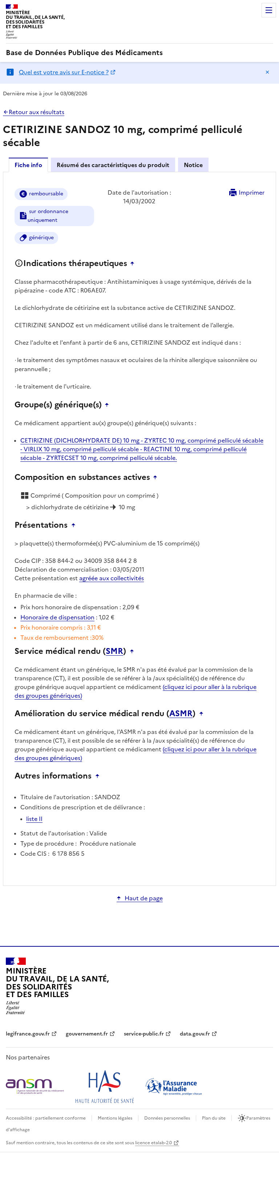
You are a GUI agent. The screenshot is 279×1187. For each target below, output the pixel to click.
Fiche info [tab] (28, 165)
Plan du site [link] (214, 1118)
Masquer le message (267, 72)
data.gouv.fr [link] (195, 1034)
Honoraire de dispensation (57, 617)
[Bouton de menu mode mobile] (269, 10)
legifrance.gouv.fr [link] (28, 1034)
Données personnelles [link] (167, 1118)
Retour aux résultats (36, 112)
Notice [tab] (193, 165)
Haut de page (144, 898)
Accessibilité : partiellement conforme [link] (46, 1118)
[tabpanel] (139, 528)
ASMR (181, 714)
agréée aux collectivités (111, 578)
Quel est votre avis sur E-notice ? (64, 72)
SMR (114, 651)
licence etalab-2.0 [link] (153, 1143)
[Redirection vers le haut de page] (134, 263)
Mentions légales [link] (115, 1118)
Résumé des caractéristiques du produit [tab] (113, 165)
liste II (34, 818)
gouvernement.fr (87, 1034)
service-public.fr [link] (144, 1034)
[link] (84, 52)
